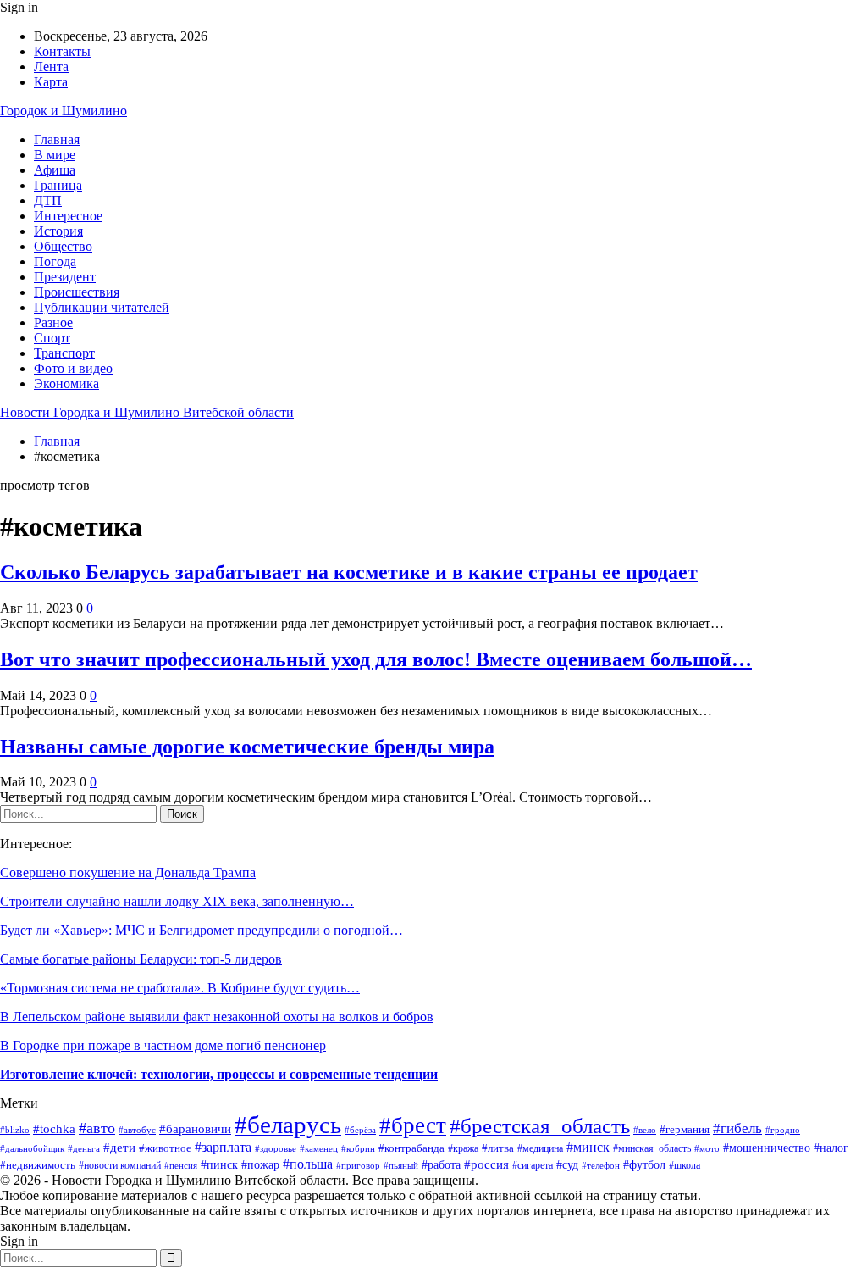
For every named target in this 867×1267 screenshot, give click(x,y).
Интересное (68, 215)
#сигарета (532, 1165)
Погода (55, 261)
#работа (441, 1164)
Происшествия (76, 292)
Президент (65, 277)
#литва (498, 1148)
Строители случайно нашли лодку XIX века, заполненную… (177, 901)
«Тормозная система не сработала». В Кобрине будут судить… (180, 988)
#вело (644, 1130)
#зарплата (223, 1147)
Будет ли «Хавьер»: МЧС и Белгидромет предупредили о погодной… (201, 930)
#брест (412, 1125)
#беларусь (288, 1124)
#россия (486, 1164)
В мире (54, 154)
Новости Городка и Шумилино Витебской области (147, 412)
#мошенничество (766, 1148)
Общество (63, 246)
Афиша (54, 170)
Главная (57, 139)
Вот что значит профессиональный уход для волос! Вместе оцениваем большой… (376, 659)
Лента (51, 66)
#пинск (219, 1165)
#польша (308, 1164)
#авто (97, 1128)
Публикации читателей (101, 307)
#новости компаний (120, 1165)
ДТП (48, 200)
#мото (707, 1148)
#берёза (360, 1130)
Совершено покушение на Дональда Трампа (128, 872)
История (58, 231)
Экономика (66, 383)
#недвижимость (37, 1165)
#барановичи (195, 1128)
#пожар (260, 1165)
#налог (831, 1147)
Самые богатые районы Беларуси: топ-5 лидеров (141, 959)
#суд (567, 1165)
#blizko (15, 1130)
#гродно (782, 1130)
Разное (53, 322)
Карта (51, 82)
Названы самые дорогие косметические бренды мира (247, 747)
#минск (588, 1147)
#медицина (540, 1148)
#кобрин (358, 1148)
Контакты (62, 51)
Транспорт (64, 353)
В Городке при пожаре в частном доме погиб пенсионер (163, 1045)
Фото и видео (73, 368)
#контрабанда (411, 1148)
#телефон (601, 1165)
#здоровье (275, 1148)
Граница (58, 185)
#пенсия (180, 1165)
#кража (463, 1148)
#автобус (137, 1130)
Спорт (52, 338)
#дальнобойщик (32, 1148)
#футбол (644, 1165)
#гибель (737, 1128)
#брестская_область (540, 1125)
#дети (119, 1147)
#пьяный (401, 1165)
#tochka (54, 1129)
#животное (165, 1148)
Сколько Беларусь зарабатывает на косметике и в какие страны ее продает (349, 572)
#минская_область (652, 1148)
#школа (684, 1165)
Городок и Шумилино (63, 110)
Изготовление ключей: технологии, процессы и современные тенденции (219, 1074)
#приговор (358, 1165)
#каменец (319, 1148)
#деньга (84, 1148)
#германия (685, 1129)
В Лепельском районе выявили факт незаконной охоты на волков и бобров (217, 1016)
